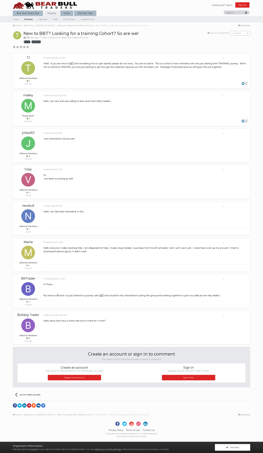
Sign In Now (188, 377)
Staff (55, 19)
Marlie (28, 242)
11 (247, 33)
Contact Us (149, 430)
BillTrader (28, 278)
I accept (233, 447)
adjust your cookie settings (108, 449)
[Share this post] (223, 58)
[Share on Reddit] (34, 405)
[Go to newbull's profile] (28, 216)
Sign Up (242, 5)
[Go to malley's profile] (28, 106)
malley (28, 95)
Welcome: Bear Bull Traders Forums (69, 37)
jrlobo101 (28, 133)
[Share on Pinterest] (29, 405)
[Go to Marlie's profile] (28, 252)
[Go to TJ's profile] (17, 35)
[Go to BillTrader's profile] (28, 289)
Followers (237, 33)
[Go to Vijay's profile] (28, 180)
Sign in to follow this (219, 33)
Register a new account (74, 377)
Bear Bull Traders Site (28, 13)
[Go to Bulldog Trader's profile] (28, 325)
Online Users (69, 19)
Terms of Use (133, 430)
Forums (51, 13)
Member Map (85, 13)
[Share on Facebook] (15, 405)
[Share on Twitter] (20, 405)
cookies (33, 449)
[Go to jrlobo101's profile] (28, 143)
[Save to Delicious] (43, 405)
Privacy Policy (116, 430)
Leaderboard (87, 19)
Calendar (42, 19)
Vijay (28, 169)
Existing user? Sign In (222, 5)
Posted (54, 58)
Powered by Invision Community (131, 436)
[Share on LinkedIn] (24, 405)
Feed (67, 13)
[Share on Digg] (38, 405)
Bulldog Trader (28, 315)
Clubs (16, 19)
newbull (28, 205)
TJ (28, 37)
